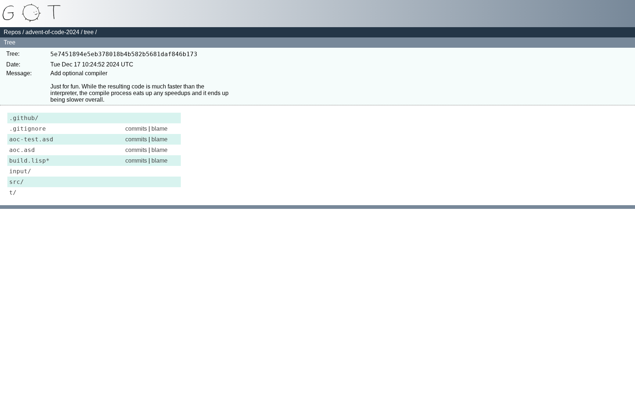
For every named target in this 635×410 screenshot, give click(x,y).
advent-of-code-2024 (52, 32)
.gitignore (27, 128)
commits (136, 129)
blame (159, 129)
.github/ (24, 118)
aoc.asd (22, 149)
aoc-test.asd (31, 139)
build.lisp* (29, 160)
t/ (13, 192)
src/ (16, 181)
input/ (20, 171)
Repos (12, 32)
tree (89, 32)
